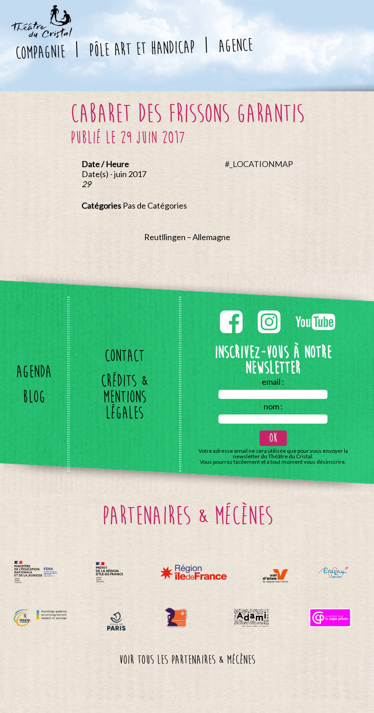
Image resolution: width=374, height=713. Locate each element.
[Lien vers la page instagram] (270, 309)
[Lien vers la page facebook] (232, 309)
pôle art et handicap (141, 48)
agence (235, 45)
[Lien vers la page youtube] (315, 309)
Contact (124, 356)
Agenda (34, 372)
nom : (273, 406)
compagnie (40, 52)
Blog (34, 397)
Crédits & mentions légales (124, 397)
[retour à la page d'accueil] (41, 11)
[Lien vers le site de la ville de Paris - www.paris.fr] (116, 621)
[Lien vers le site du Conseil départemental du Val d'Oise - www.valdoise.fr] (275, 575)
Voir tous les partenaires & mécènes (187, 660)
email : (273, 382)
